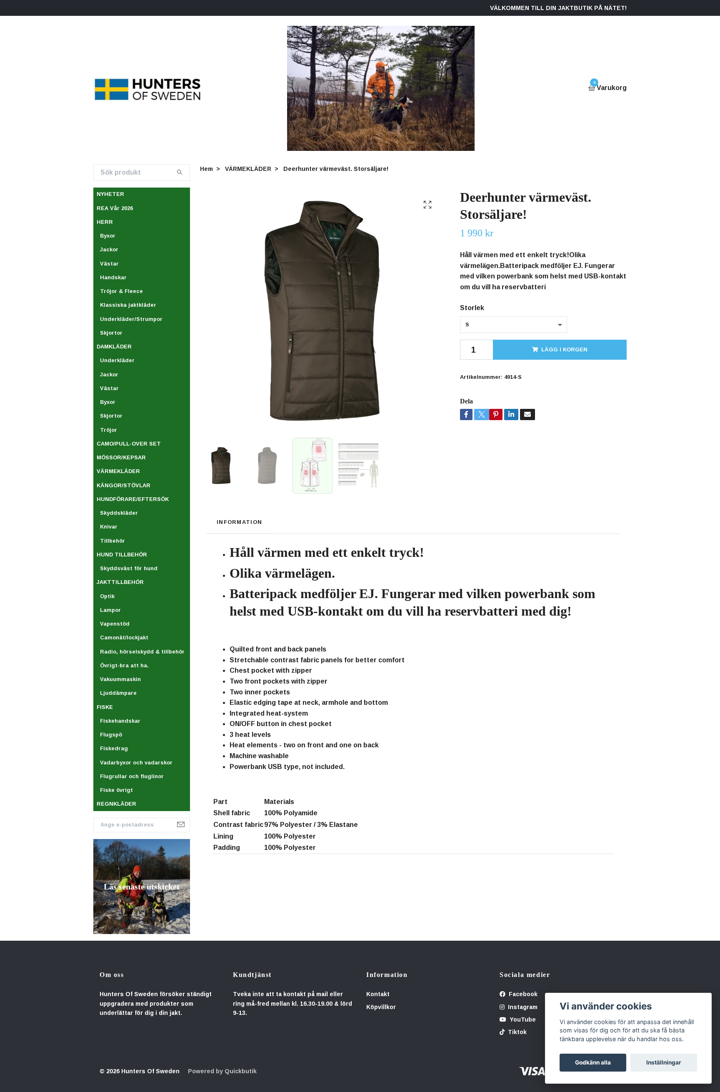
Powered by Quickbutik (222, 1071)
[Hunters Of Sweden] (147, 88)
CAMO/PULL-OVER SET (129, 444)
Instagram (522, 1007)
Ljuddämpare (118, 693)
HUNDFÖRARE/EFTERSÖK (133, 499)
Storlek (472, 307)
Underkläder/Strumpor (131, 319)
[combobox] (513, 324)
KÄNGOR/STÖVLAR (123, 485)
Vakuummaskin (120, 679)
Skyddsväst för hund (129, 568)
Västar (109, 263)
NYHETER (110, 194)
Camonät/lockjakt (124, 637)
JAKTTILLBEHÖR (120, 582)
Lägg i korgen (564, 349)
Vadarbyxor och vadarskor (136, 762)
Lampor (110, 610)
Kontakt (378, 994)
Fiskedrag (114, 748)
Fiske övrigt (116, 790)
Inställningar (663, 1062)
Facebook (522, 994)
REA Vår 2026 (115, 208)
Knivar (109, 526)
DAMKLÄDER (114, 346)
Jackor (109, 249)
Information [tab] (239, 522)
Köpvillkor (381, 1007)
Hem (206, 168)
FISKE (105, 707)
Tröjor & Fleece (121, 291)
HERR (105, 222)
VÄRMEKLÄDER (118, 471)
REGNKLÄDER (116, 804)
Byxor (107, 236)
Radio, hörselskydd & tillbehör (142, 652)
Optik (107, 596)
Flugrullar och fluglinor (132, 776)
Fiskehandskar (120, 721)
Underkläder (117, 360)
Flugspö (111, 734)
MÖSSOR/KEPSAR (121, 457)
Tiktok (516, 1032)
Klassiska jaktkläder (128, 305)
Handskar (113, 277)
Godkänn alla (593, 1062)
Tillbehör (112, 541)
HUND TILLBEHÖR (122, 554)
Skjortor (111, 333)
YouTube (522, 1019)
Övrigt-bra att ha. (124, 665)
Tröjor (108, 430)
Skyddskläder (119, 513)
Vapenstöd (115, 624)
